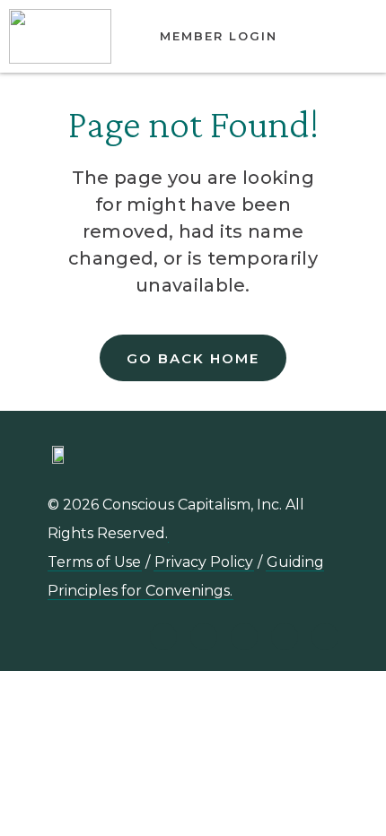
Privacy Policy (203, 561)
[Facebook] (324, 636)
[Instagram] (244, 636)
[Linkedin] (163, 636)
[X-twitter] (284, 636)
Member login (218, 36)
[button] (345, 37)
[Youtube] (203, 636)
